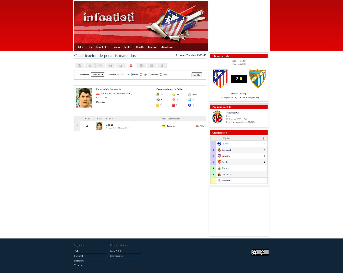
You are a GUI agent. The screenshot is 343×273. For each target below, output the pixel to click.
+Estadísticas (167, 47)
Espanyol (226, 150)
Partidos (128, 47)
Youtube (78, 265)
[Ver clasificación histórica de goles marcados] (110, 65)
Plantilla (140, 47)
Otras (165, 75)
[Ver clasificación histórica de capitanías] (141, 65)
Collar (109, 124)
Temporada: (83, 75)
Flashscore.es (116, 256)
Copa (145, 75)
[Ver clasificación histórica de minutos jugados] (100, 65)
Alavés (225, 143)
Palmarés (152, 47)
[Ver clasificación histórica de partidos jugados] (79, 65)
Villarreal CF (232, 113)
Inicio (81, 47)
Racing (225, 168)
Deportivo (227, 180)
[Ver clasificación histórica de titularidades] (89, 65)
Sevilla (225, 162)
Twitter (77, 251)
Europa (116, 47)
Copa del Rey (102, 47)
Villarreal (226, 174)
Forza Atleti (115, 251)
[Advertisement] (239, 26)
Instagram (79, 260)
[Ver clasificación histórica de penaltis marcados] (131, 65)
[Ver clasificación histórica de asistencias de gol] (120, 65)
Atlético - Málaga (239, 93)
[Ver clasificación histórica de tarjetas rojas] (162, 65)
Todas (126, 75)
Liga (90, 47)
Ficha (202, 126)
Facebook (78, 256)
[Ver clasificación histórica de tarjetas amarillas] (151, 65)
